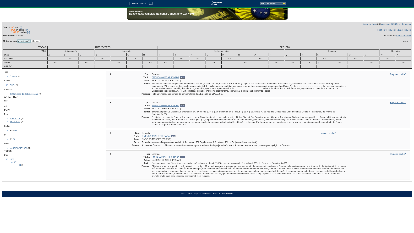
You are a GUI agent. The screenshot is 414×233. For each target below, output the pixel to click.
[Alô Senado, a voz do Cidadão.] (216, 5)
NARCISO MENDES (18, 148)
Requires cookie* (398, 74)
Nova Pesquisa (404, 30)
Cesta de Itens (370, 24)
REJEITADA (15, 122)
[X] (21, 27)
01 (20, 165)
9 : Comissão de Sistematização (24, 94)
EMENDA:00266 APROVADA (165, 105)
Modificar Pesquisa (386, 30)
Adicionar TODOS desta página (396, 24)
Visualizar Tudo (403, 35)
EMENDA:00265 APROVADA (165, 77)
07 (15, 162)
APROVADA (15, 119)
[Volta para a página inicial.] (140, 3)
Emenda (13, 76)
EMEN (12, 85)
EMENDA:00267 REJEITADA (156, 136)
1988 (12, 159)
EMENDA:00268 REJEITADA (165, 157)
